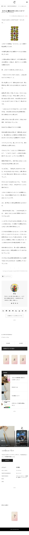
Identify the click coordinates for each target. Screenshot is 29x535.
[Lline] (12, 311)
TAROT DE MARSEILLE (10, 12)
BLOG (3, 478)
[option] (7, 436)
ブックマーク (7, 276)
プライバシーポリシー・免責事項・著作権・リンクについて (22, 477)
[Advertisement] (14, 326)
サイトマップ (18, 473)
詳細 (26, 16)
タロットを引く (5, 470)
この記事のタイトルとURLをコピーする (14, 315)
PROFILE (7, 460)
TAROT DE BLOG (5, 476)
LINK (3, 481)
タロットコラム (6, 337)
